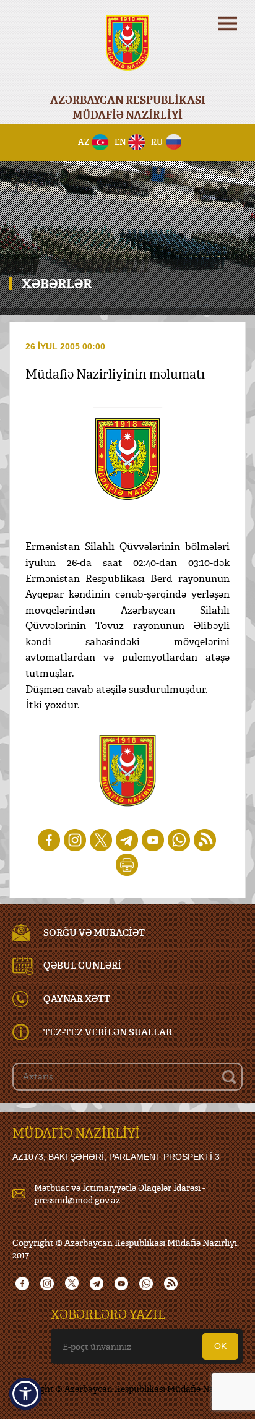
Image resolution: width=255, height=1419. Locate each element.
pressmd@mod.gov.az (77, 1200)
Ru (157, 141)
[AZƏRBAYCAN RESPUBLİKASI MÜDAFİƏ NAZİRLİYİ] (127, 51)
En (120, 141)
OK (220, 1346)
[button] (25, 1394)
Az (84, 141)
